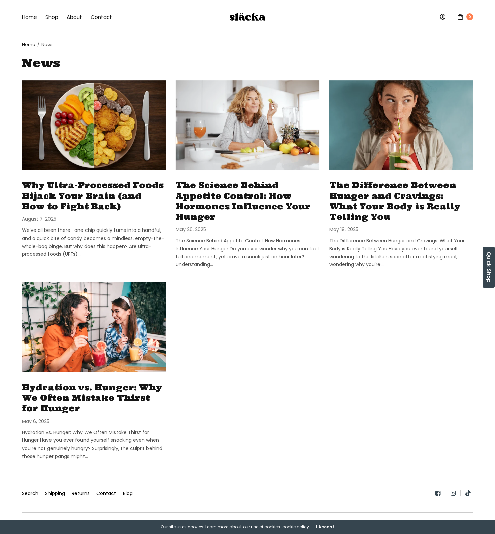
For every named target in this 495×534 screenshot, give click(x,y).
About (74, 17)
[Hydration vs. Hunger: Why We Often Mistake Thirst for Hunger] (94, 327)
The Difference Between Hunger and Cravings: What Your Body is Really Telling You (394, 201)
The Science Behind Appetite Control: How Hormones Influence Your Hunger (243, 201)
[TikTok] (468, 493)
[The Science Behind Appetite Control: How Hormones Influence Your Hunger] (248, 125)
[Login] (443, 17)
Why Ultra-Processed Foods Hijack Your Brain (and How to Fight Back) (93, 195)
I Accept (325, 527)
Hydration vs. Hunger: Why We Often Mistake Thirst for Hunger (92, 398)
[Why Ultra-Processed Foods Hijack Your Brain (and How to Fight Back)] (94, 125)
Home (29, 17)
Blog (128, 493)
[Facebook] (440, 493)
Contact (101, 17)
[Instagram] (455, 493)
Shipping (55, 493)
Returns (81, 493)
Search (30, 493)
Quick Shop (489, 267)
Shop (51, 17)
